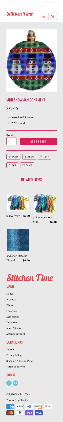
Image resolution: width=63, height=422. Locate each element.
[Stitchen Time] (19, 16)
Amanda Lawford (15, 333)
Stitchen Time (23, 394)
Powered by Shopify (17, 400)
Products (11, 299)
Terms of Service (15, 366)
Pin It (46, 156)
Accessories (12, 316)
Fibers (9, 305)
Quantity (10, 135)
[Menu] (44, 16)
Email (29, 165)
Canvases (11, 310)
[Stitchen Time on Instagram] (15, 383)
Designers (11, 322)
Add (14, 165)
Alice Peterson (14, 328)
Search (10, 349)
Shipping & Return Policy (20, 360)
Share (31, 156)
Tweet (15, 156)
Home (9, 293)
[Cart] (53, 16)
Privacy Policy (13, 355)
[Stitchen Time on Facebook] (9, 383)
